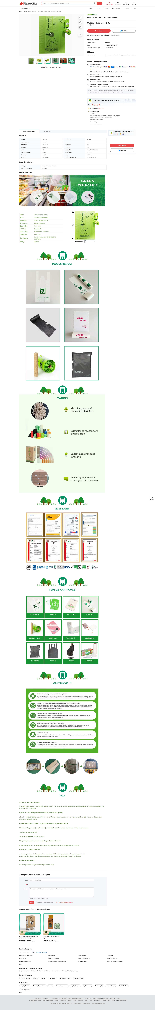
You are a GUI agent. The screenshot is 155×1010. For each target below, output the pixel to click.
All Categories (25, 8)
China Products (46, 998)
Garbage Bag (51, 955)
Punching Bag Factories (39, 986)
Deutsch (74, 1000)
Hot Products (38, 998)
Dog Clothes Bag (123, 986)
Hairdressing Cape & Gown (26, 955)
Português (50, 1000)
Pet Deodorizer (52, 978)
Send (31, 902)
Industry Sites (88, 998)
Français (56, 1000)
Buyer (98, 8)
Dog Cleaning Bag (87, 986)
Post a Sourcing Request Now (64, 902)
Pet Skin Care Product (64, 978)
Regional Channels (97, 998)
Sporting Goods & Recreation (30, 11)
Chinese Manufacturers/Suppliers (58, 998)
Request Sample (115, 35)
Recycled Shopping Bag (25, 961)
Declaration (94, 1003)
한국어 (90, 1000)
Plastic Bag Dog (99, 986)
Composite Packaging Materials (114, 961)
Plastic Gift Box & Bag (53, 958)
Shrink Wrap (110, 955)
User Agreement (86, 1003)
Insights (118, 998)
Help (107, 8)
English (39, 1000)
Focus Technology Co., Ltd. (67, 1003)
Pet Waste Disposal (82, 961)
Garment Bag (22, 958)
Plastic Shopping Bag (112, 958)
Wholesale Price (79, 998)
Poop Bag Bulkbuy (25, 989)
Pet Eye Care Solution (78, 978)
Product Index (105, 998)
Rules (134, 8)
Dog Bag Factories (25, 986)
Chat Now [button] (125, 31)
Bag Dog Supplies (75, 986)
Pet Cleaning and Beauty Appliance (53, 11)
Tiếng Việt (114, 1000)
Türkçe (109, 1000)
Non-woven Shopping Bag (84, 958)
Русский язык (63, 1000)
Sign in (134, 4)
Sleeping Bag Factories (61, 986)
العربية (86, 1000)
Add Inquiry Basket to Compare (52, 67)
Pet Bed (43, 978)
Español (45, 1000)
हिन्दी (99, 1000)
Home (20, 11)
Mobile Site (112, 998)
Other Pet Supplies (25, 978)
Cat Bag (51, 986)
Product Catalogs (42, 952)
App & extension (116, 8)
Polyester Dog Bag (111, 986)
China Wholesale (71, 998)
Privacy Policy (101, 1003)
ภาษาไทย (104, 1000)
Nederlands (80, 1000)
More (20, 964)
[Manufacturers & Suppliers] (28, 3)
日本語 (95, 1000)
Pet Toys (35, 978)
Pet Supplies (40, 11)
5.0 (115, 134)
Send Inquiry (99, 31)
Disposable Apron (82, 955)
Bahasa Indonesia (122, 1000)
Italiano (69, 1000)
